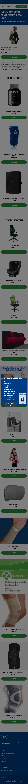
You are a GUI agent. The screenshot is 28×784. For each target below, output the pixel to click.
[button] (10, 404)
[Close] (2, 379)
